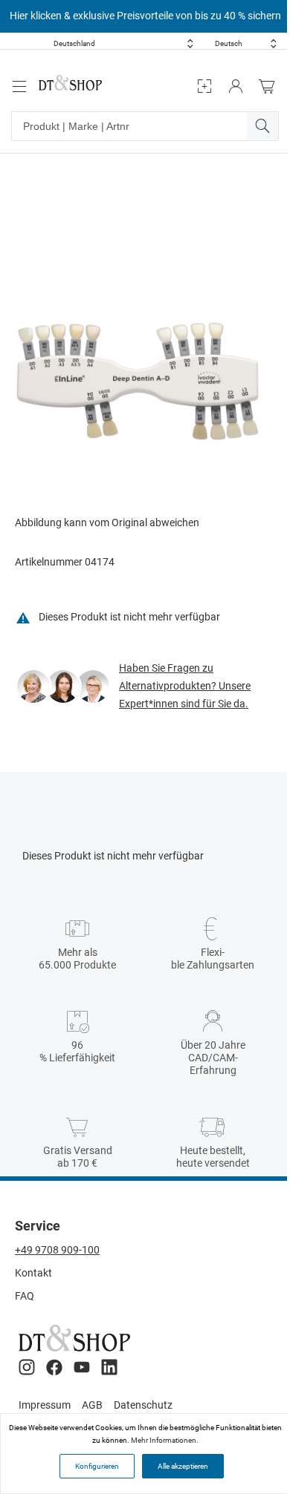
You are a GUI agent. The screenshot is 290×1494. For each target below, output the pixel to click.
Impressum (45, 1405)
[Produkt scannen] (204, 86)
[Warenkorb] (270, 86)
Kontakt (33, 1273)
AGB (92, 1405)
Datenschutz (143, 1405)
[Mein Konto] (235, 86)
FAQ (24, 1296)
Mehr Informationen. (165, 1440)
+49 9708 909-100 (57, 1250)
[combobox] (123, 43)
